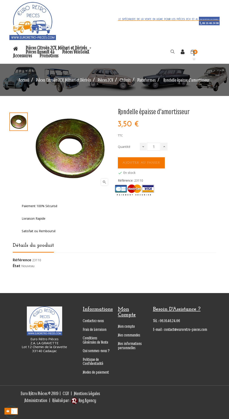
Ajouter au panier (141, 162)
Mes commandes (129, 335)
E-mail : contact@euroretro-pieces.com (180, 329)
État (16, 266)
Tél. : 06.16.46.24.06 (166, 320)
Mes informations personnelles (130, 345)
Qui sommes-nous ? (96, 350)
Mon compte (126, 326)
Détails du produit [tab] (33, 245)
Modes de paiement (96, 372)
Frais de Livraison (94, 329)
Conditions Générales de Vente (95, 340)
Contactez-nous (93, 320)
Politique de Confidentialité (93, 361)
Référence (22, 260)
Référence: (125, 181)
